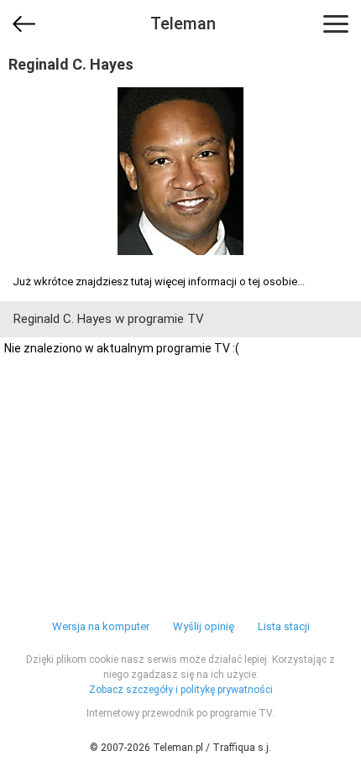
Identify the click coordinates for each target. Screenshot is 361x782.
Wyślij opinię (203, 626)
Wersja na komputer (100, 626)
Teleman (183, 23)
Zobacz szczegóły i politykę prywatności (181, 690)
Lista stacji (284, 626)
